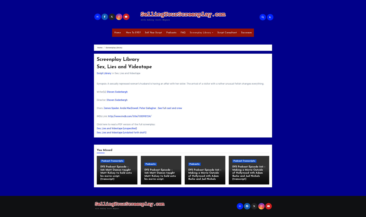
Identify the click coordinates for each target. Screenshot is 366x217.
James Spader (111, 108)
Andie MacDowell (129, 108)
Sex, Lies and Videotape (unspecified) (117, 128)
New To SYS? (133, 33)
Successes (246, 33)
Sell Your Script (153, 33)
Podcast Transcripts (112, 161)
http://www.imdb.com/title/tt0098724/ (129, 116)
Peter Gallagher (147, 108)
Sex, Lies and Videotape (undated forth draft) (121, 132)
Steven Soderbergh (117, 92)
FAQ (183, 33)
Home (117, 33)
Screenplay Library (201, 33)
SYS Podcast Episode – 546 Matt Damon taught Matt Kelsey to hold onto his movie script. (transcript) (116, 173)
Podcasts (171, 33)
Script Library (104, 73)
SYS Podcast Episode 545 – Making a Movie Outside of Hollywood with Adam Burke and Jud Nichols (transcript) (248, 173)
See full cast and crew (170, 108)
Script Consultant (227, 33)
